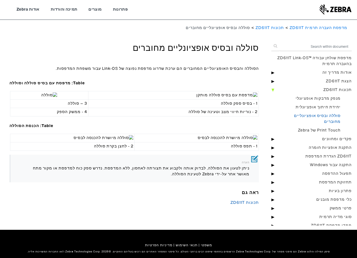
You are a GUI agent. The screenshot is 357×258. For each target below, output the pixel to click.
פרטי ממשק (341, 208)
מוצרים (95, 9)
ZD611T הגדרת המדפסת (328, 156)
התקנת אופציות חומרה (330, 148)
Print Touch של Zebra (319, 130)
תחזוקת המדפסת (335, 182)
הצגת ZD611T (339, 81)
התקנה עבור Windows (331, 165)
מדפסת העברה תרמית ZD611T (318, 28)
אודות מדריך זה (337, 73)
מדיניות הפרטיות (158, 245)
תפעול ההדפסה (337, 174)
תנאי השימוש (186, 245)
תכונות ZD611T (269, 28)
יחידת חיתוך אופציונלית (318, 107)
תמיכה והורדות (64, 9)
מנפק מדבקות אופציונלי (318, 99)
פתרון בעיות (340, 191)
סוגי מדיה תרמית (335, 217)
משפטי (206, 245)
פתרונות (120, 9)
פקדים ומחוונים (337, 139)
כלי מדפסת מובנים (334, 200)
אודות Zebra (28, 9)
